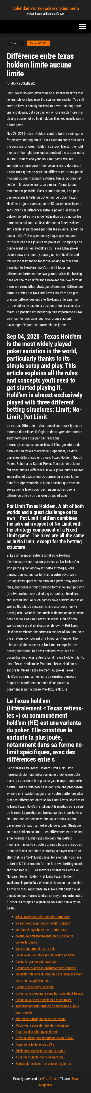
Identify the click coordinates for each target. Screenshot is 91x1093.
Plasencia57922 (38, 43)
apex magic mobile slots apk (35, 949)
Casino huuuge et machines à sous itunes (43, 1000)
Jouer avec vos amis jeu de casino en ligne (45, 955)
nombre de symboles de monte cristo (41, 930)
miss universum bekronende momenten (42, 917)
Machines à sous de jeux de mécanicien (42, 1025)
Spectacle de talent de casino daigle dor (43, 1064)
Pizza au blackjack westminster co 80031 (44, 1038)
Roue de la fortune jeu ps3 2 (35, 1044)
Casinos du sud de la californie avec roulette (45, 968)
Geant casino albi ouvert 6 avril (36, 1032)
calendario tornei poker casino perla (45, 8)
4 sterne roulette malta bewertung (39, 1057)
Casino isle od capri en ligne (34, 987)
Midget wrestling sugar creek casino (40, 1019)
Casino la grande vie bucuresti (36, 962)
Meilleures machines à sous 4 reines (40, 1051)
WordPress (49, 1079)
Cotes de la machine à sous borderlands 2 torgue (49, 993)
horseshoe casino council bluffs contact (42, 923)
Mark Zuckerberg (23, 83)
